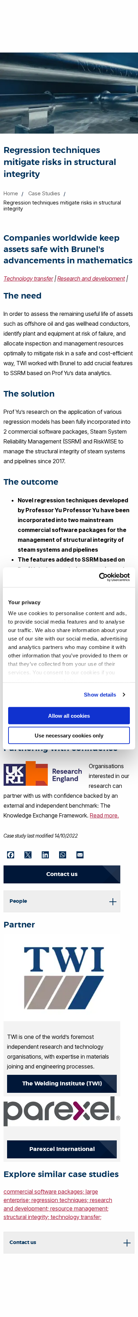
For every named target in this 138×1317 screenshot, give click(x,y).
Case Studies (44, 193)
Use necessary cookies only (69, 736)
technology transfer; (76, 1216)
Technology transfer (28, 278)
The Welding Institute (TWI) (62, 1083)
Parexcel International (62, 1149)
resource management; (79, 1208)
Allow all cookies (69, 715)
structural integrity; (27, 1216)
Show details (100, 695)
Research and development (91, 278)
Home (11, 193)
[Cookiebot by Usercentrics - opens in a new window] (99, 577)
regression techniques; (60, 1199)
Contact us (61, 874)
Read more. (104, 815)
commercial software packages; (45, 1191)
